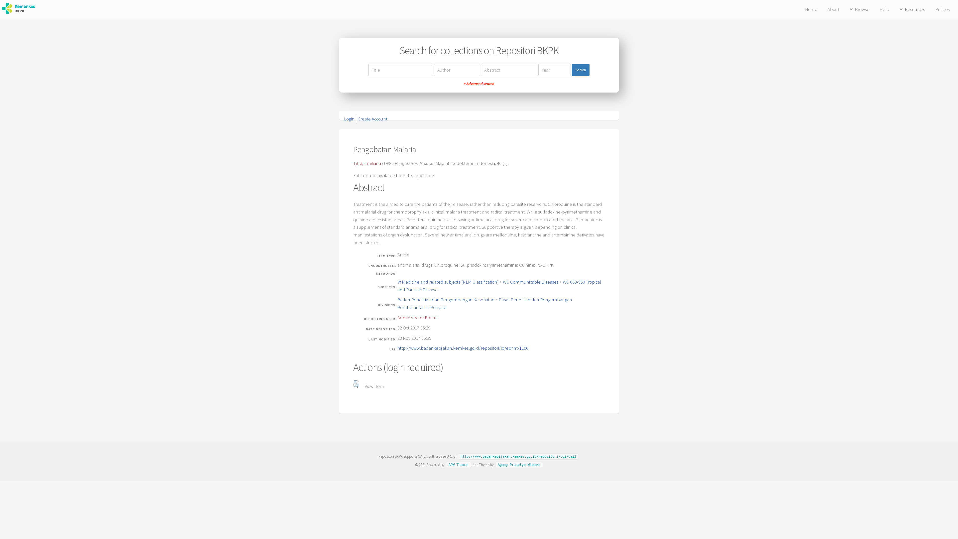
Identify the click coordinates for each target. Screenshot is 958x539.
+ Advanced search (479, 83)
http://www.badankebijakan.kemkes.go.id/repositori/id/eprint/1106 (462, 348)
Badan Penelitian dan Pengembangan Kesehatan (445, 300)
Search (581, 70)
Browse (862, 9)
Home (811, 9)
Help (884, 9)
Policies (942, 9)
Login (349, 119)
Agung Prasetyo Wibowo (519, 465)
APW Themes (459, 465)
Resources (915, 9)
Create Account (372, 119)
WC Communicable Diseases (531, 282)
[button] (356, 384)
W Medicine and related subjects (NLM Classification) (448, 282)
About (833, 9)
